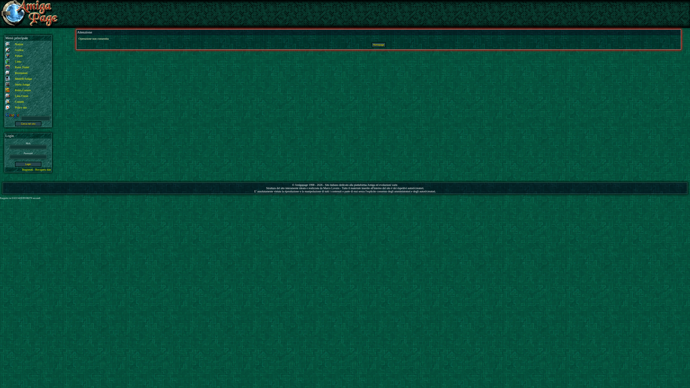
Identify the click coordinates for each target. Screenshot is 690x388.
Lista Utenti (21, 96)
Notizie (19, 44)
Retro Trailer (22, 67)
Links (18, 61)
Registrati (27, 169)
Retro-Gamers (23, 90)
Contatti (19, 101)
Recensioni (21, 73)
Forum (18, 55)
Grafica (19, 50)
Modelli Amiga (23, 78)
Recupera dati (43, 169)
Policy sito (21, 107)
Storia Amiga (22, 84)
